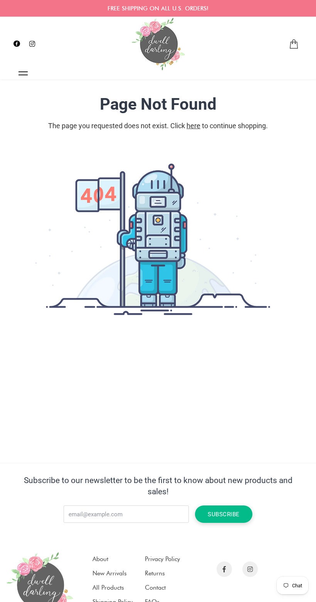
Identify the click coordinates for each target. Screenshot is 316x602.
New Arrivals (109, 573)
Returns (155, 573)
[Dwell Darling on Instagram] (32, 44)
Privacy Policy (162, 559)
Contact (155, 587)
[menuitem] (294, 44)
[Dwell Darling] (158, 44)
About (100, 559)
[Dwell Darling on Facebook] (16, 44)
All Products (108, 587)
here (193, 126)
